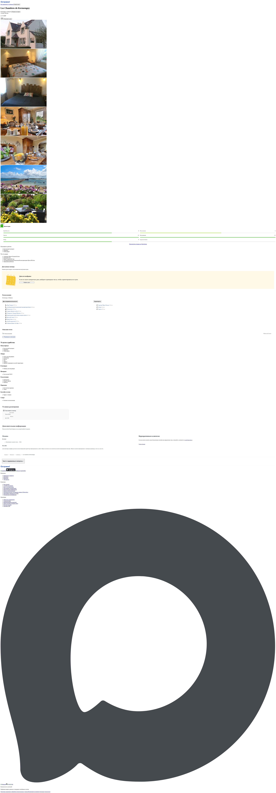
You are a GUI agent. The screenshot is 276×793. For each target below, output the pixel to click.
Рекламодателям (7, 504)
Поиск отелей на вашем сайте (10, 503)
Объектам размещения (8, 499)
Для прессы (6, 479)
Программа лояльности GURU (11, 493)
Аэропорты (97, 301)
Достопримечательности (10, 301)
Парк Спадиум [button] (10, 305)
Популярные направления (9, 488)
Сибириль (18, 454)
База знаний (6, 484)
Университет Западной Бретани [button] (14, 313)
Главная (6, 454)
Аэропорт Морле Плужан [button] (103, 305)
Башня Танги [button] (10, 319)
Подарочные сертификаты (9, 494)
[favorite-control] (2, 19)
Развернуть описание (9, 337)
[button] (138, 34)
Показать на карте (16, 11)
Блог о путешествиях (8, 487)
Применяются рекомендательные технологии (39, 791)
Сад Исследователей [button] (11, 321)
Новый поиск (17, 4)
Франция (12, 454)
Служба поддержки (8, 485)
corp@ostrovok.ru (188, 440)
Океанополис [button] (10, 309)
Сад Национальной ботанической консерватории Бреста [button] (19, 307)
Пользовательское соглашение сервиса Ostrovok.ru (15, 492)
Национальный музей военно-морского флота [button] (17, 315)
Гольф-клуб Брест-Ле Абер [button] (12, 323)
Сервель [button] (100, 309)
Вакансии (5, 478)
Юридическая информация (10, 489)
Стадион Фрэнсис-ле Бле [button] (12, 311)
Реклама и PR (6, 506)
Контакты (5, 477)
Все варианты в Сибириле (7, 4)
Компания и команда (8, 475)
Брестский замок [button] (10, 317)
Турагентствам (7, 501)
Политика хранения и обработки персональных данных (14, 791)
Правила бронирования (9, 491)
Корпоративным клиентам (9, 502)
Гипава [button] (99, 307)
